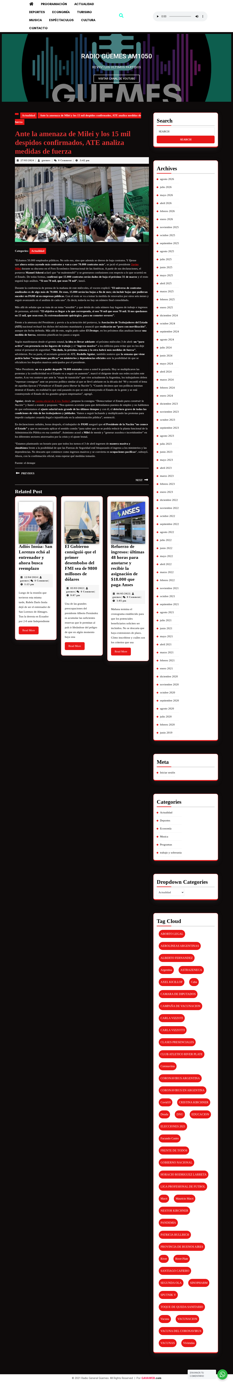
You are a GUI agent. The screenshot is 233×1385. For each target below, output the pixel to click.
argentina (166, 969)
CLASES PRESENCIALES (177, 1042)
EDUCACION (200, 1114)
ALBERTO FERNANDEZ (177, 957)
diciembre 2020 (169, 676)
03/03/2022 (77, 588)
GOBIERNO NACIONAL (176, 1162)
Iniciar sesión (167, 772)
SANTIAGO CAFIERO (175, 1270)
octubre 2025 (167, 235)
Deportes (37, 12)
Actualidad (84, 4)
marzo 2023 (167, 475)
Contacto (38, 28)
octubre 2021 (167, 596)
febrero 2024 (167, 387)
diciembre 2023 (169, 403)
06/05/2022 (123, 593)
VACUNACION (187, 1318)
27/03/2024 (27, 160)
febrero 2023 (167, 483)
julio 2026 (166, 187)
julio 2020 (166, 716)
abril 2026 (166, 203)
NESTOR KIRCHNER (174, 1210)
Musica (35, 20)
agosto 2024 (167, 339)
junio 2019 (166, 732)
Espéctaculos (61, 20)
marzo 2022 (167, 572)
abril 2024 (166, 371)
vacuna (165, 1318)
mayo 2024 (166, 363)
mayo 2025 (166, 275)
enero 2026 (166, 219)
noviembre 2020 (169, 684)
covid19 (166, 1102)
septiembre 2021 (169, 604)
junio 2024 (166, 355)
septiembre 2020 (169, 700)
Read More (30, 629)
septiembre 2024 (169, 331)
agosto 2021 (167, 612)
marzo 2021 (167, 652)
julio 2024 (166, 347)
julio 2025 (166, 259)
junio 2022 (166, 548)
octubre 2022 (167, 516)
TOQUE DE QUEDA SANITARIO (182, 1306)
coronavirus (168, 1066)
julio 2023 (166, 443)
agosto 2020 (167, 708)
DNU (180, 1114)
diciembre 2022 (169, 499)
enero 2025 (166, 307)
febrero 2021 (167, 660)
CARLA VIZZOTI (172, 1018)
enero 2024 (166, 395)
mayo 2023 (166, 459)
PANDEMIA (168, 1222)
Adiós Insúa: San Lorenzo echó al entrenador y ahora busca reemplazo (35, 557)
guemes (46, 160)
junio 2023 (166, 451)
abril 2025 (166, 283)
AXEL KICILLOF (172, 982)
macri (164, 1198)
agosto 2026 (167, 179)
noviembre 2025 (169, 227)
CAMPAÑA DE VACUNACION (180, 1006)
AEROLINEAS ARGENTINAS (180, 945)
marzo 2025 (167, 291)
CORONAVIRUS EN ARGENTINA (183, 1090)
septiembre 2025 (169, 243)
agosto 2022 (167, 532)
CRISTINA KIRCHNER (193, 1102)
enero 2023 (166, 491)
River (164, 1258)
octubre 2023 (167, 419)
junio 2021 (166, 628)
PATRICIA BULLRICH (175, 1234)
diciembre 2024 (169, 315)
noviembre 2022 (169, 508)
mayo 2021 (166, 636)
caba (194, 982)
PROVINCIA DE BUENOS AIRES (182, 1246)
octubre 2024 (167, 323)
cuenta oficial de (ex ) (52, 400)
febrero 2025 (167, 299)
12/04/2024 (31, 577)
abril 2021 (166, 644)
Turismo (84, 12)
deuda (164, 1114)
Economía (61, 12)
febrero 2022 (167, 580)
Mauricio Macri (184, 1198)
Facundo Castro (170, 1138)
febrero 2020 (167, 724)
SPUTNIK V (168, 1294)
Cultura (88, 20)
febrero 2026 (167, 211)
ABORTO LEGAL (172, 933)
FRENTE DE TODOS (174, 1150)
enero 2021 (166, 668)
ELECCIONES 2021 (173, 1126)
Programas (166, 844)
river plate (181, 1258)
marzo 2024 (167, 379)
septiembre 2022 (169, 524)
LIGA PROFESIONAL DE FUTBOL (183, 1186)
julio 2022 (166, 540)
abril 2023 (166, 467)
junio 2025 (166, 267)
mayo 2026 (166, 195)
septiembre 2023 (169, 427)
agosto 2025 (167, 251)
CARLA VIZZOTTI (173, 1030)
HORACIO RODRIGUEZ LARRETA (184, 1174)
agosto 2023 (167, 435)
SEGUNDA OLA (171, 1282)
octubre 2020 (167, 692)
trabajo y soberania (171, 852)
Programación (54, 4)
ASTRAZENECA (191, 969)
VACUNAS (168, 1343)
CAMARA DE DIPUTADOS (178, 994)
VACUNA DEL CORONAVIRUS (181, 1330)
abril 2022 (166, 564)
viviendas (189, 1343)
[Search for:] (186, 131)
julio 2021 (166, 620)
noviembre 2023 (169, 411)
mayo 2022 (166, 556)
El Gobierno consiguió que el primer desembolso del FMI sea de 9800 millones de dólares (81, 563)
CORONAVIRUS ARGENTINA (180, 1078)
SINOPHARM (199, 1282)
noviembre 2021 (169, 588)
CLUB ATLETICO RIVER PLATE (182, 1054)
